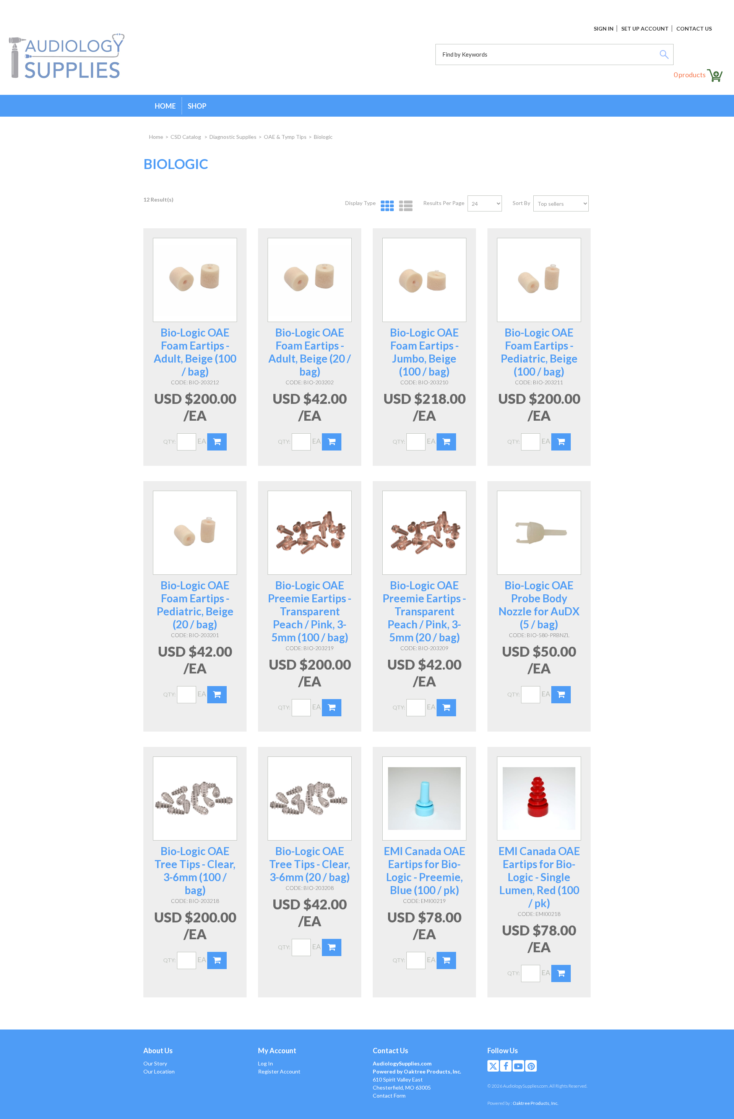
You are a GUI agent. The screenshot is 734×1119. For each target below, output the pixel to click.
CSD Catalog (186, 136)
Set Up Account (645, 28)
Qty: (169, 441)
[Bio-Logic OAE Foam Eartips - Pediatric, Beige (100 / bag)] (539, 280)
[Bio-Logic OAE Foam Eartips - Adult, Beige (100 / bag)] (195, 280)
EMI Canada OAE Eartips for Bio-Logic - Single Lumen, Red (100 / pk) (539, 876)
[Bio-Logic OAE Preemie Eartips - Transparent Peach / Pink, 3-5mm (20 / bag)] (424, 532)
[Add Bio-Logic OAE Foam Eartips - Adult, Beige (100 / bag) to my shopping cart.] (217, 442)
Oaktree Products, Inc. (536, 1103)
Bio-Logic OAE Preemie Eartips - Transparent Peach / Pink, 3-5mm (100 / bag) (309, 611)
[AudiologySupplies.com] (67, 56)
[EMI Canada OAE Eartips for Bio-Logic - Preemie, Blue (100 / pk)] (424, 798)
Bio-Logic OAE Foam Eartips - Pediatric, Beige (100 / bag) (539, 352)
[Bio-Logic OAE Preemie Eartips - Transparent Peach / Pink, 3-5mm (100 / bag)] (309, 532)
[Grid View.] (385, 206)
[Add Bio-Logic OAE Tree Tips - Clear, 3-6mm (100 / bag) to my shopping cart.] (217, 960)
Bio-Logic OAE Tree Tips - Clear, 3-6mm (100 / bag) (194, 870)
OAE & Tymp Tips (285, 136)
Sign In (604, 28)
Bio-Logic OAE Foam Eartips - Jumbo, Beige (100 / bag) (424, 352)
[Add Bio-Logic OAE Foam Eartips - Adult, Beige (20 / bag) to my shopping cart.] (331, 442)
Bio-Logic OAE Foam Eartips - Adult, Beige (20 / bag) (309, 352)
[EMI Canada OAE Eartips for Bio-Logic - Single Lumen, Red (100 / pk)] (539, 798)
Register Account (279, 1071)
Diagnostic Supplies (233, 136)
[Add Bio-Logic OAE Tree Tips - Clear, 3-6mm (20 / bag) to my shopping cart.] (331, 947)
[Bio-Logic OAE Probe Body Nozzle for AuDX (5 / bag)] (539, 532)
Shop (197, 106)
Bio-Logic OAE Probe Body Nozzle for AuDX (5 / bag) (539, 605)
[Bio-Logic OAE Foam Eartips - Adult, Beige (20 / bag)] (309, 280)
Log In (265, 1063)
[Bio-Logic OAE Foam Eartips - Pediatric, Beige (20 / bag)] (195, 532)
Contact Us (694, 28)
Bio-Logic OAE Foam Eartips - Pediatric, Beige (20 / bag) (195, 605)
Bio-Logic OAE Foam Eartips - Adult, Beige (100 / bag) (195, 352)
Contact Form (389, 1095)
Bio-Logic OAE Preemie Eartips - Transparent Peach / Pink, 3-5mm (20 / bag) (424, 611)
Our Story (155, 1063)
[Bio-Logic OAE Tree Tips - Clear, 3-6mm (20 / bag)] (309, 798)
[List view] (403, 206)
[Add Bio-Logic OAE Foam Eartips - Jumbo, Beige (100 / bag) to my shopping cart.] (446, 442)
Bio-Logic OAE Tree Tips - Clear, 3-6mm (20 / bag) (309, 863)
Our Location (159, 1071)
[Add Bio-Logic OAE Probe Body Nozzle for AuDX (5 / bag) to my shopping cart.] (561, 694)
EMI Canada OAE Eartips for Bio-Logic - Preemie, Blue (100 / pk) (424, 870)
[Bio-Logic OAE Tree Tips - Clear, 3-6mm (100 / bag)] (195, 798)
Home (165, 106)
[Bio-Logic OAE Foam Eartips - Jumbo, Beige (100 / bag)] (424, 280)
